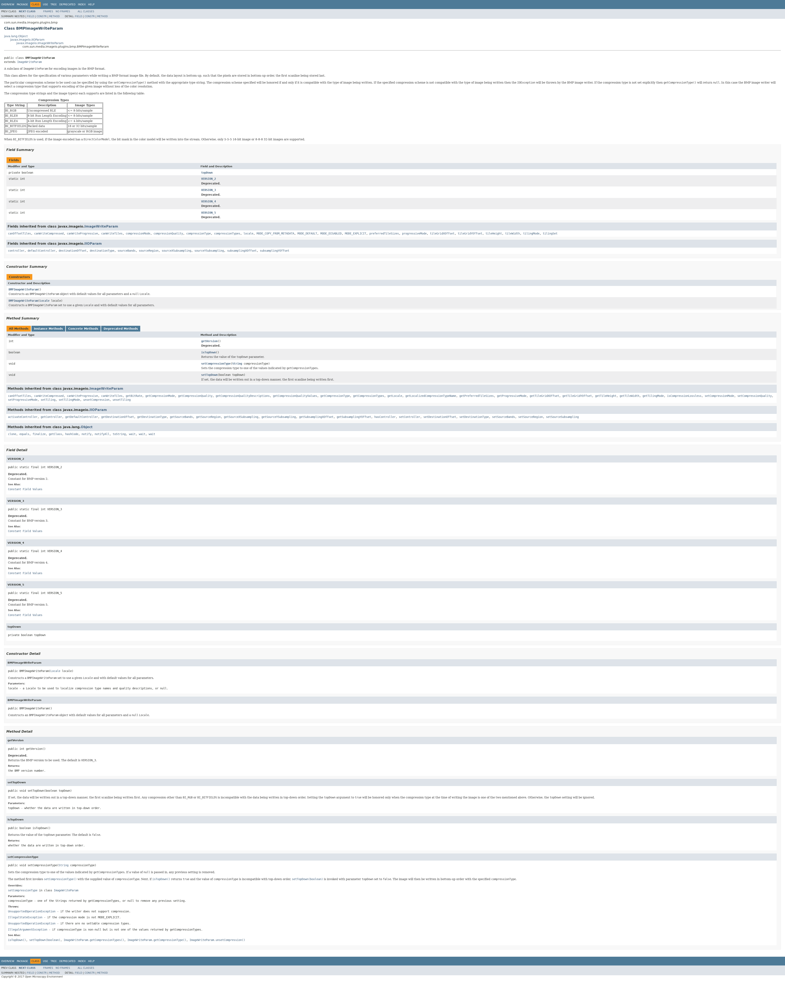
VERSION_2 (208, 178)
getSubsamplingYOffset (354, 417)
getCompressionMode (160, 395)
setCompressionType (216, 363)
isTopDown (208, 352)
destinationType (102, 250)
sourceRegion (148, 250)
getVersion (209, 341)
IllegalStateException (25, 917)
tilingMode (531, 233)
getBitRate (134, 395)
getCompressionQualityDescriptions (243, 395)
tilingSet (550, 233)
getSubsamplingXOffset (316, 417)
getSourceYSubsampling (278, 417)
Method (54, 16)
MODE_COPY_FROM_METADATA (275, 233)
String (237, 363)
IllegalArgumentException (27, 929)
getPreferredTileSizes (476, 395)
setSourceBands (503, 417)
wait (132, 434)
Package (22, 4)
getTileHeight (605, 395)
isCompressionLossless (684, 395)
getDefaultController (81, 417)
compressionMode (138, 233)
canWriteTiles (111, 233)
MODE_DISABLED (331, 233)
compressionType (198, 233)
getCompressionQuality (195, 395)
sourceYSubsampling (209, 250)
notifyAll (102, 434)
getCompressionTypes (368, 395)
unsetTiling (122, 399)
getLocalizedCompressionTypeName (430, 395)
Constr (42, 16)
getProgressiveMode (511, 395)
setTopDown (209, 374)
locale (248, 233)
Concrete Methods (83, 328)
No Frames (63, 11)
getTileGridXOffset (544, 395)
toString (119, 434)
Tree (53, 4)
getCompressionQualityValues (295, 395)
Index (82, 4)
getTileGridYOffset (577, 395)
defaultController (41, 250)
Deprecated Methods (121, 328)
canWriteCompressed (49, 233)
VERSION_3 (208, 190)
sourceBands (127, 250)
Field (30, 16)
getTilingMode (653, 395)
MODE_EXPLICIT (355, 233)
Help (91, 4)
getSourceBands (181, 417)
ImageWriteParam (29, 62)
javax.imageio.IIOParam (27, 39)
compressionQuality (168, 233)
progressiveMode (414, 233)
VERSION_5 (208, 212)
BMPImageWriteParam (23, 289)
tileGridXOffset (442, 233)
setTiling (48, 399)
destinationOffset (72, 250)
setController (409, 417)
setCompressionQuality (754, 395)
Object (87, 427)
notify (86, 434)
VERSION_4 (208, 201)
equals (24, 434)
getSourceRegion (208, 417)
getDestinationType (152, 417)
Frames (48, 11)
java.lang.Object (16, 36)
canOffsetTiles (19, 233)
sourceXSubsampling (176, 250)
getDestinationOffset (117, 417)
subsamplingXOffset (242, 250)
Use (45, 4)
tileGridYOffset (470, 233)
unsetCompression (96, 399)
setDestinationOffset (439, 417)
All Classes (86, 11)
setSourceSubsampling (562, 417)
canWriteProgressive (82, 233)
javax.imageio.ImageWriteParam (40, 43)
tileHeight (494, 233)
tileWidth (512, 233)
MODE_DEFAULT (307, 233)
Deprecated (67, 4)
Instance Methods (48, 328)
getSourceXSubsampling (241, 417)
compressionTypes (227, 233)
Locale (44, 300)
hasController (385, 417)
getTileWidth (629, 395)
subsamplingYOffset (274, 250)
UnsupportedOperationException (31, 911)
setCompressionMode (719, 395)
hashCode (71, 434)
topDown (207, 172)
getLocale (394, 395)
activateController (22, 417)
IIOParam (93, 244)
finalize (39, 434)
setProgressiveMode (22, 399)
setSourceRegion (530, 417)
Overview (7, 4)
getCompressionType (335, 395)
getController (51, 417)
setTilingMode (69, 399)
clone (12, 434)
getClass (55, 434)
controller (16, 250)
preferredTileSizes (384, 233)
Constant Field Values (25, 489)
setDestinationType (474, 417)
